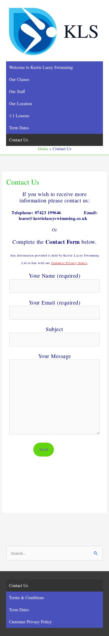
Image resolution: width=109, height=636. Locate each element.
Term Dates (19, 128)
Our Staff (17, 91)
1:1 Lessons (19, 115)
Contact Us (18, 140)
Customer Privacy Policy (30, 622)
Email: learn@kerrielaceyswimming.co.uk (58, 215)
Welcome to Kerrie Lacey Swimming (41, 67)
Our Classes (19, 79)
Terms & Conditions (26, 597)
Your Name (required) (54, 275)
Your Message (54, 356)
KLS (81, 30)
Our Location (20, 103)
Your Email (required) (55, 302)
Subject (54, 329)
